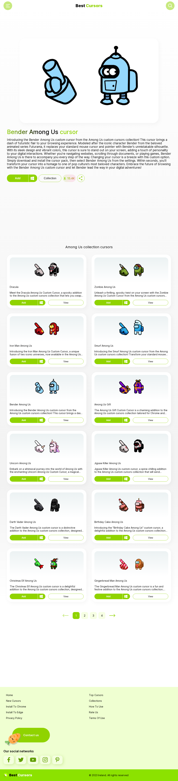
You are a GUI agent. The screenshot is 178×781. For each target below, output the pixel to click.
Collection (50, 178)
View (65, 302)
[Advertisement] (89, 25)
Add (18, 178)
